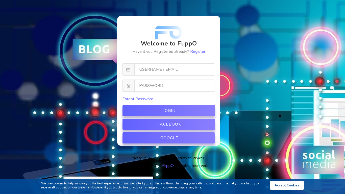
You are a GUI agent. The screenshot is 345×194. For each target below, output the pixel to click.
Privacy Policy (141, 158)
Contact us (165, 158)
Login (169, 110)
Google (169, 138)
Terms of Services (191, 158)
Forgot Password (137, 99)
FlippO (168, 165)
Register (197, 51)
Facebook (169, 124)
